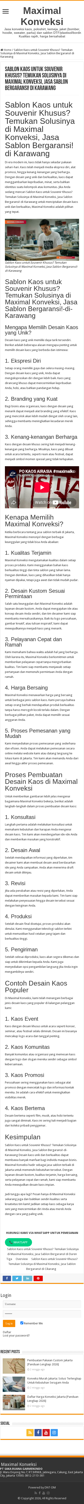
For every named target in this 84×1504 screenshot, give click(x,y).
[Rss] (30, 1432)
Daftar (7, 1332)
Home (7, 50)
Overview (22, 1259)
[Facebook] (38, 1432)
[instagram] (54, 1432)
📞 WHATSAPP (18, 1242)
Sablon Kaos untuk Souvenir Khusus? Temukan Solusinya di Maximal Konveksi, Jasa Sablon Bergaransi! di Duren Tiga (42, 1254)
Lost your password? (16, 1335)
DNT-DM (50, 1487)
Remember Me (33, 1323)
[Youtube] (46, 1432)
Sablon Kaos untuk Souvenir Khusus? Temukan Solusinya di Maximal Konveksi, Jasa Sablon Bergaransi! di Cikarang (43, 1264)
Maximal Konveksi (42, 16)
